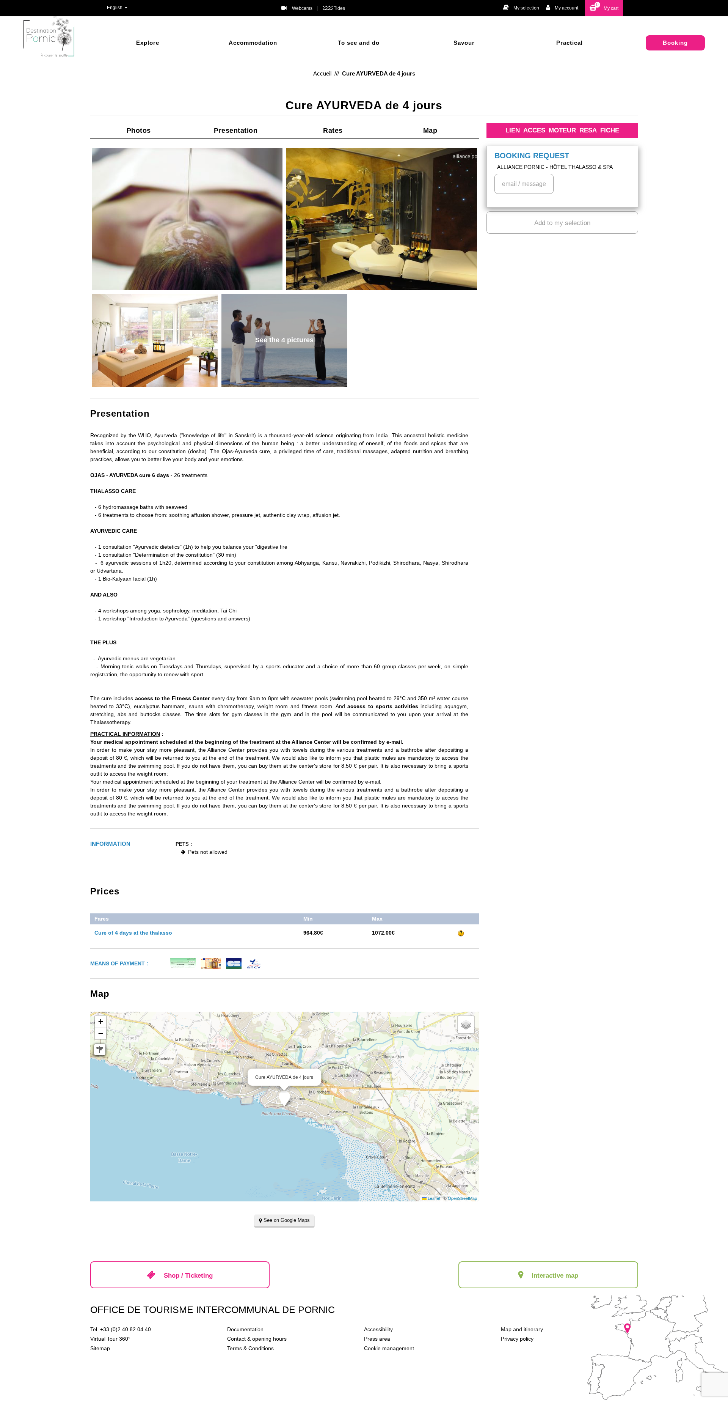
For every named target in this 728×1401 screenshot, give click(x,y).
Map (430, 130)
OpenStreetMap (462, 1198)
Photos (139, 130)
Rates (333, 130)
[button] (604, 8)
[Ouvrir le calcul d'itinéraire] (99, 1049)
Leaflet (433, 1198)
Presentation (235, 130)
